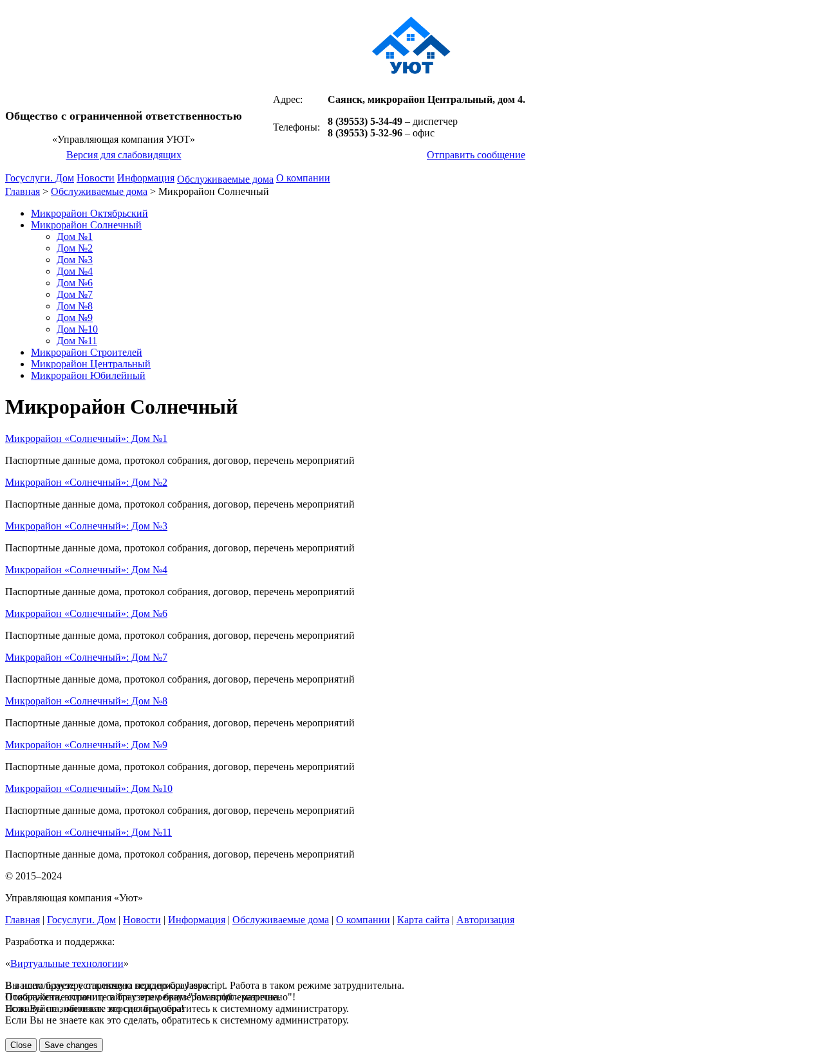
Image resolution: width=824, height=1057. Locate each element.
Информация (145, 177)
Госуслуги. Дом (39, 177)
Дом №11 (77, 340)
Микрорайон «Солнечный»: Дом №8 (86, 700)
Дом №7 (75, 294)
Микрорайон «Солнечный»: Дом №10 (89, 788)
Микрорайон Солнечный (86, 224)
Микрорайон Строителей (86, 352)
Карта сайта (423, 919)
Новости (96, 177)
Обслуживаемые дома (225, 179)
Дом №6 (75, 282)
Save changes (71, 1045)
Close (21, 1045)
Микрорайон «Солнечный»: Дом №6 (86, 613)
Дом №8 (75, 305)
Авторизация (485, 919)
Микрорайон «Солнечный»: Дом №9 (86, 744)
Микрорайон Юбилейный (88, 375)
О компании (303, 177)
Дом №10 (77, 329)
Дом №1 (75, 236)
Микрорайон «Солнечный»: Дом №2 (86, 482)
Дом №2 (75, 248)
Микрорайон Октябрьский (89, 213)
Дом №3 (75, 259)
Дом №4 (75, 271)
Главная (22, 191)
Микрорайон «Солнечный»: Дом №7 (86, 657)
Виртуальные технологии (67, 963)
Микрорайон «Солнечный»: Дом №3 (86, 525)
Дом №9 (75, 317)
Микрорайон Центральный (91, 363)
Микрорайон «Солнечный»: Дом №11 (88, 832)
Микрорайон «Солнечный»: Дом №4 (86, 569)
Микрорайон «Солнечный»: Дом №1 (86, 438)
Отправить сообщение (476, 154)
